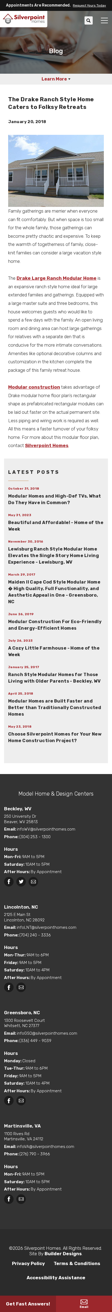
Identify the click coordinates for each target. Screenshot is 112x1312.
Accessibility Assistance (56, 1277)
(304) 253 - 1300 (35, 836)
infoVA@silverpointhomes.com (45, 1146)
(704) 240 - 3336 (35, 935)
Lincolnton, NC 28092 (24, 917)
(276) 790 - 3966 (34, 1154)
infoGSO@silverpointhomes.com (47, 1033)
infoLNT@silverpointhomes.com (46, 927)
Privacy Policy (28, 1263)
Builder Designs (63, 1253)
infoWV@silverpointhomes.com (46, 829)
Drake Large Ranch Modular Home (57, 278)
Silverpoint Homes (47, 445)
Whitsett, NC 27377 (24, 1023)
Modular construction (34, 387)
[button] (88, 5)
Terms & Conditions (77, 1263)
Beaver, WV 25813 (21, 819)
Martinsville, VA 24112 (23, 1136)
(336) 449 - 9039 (35, 1040)
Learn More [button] (54, 79)
